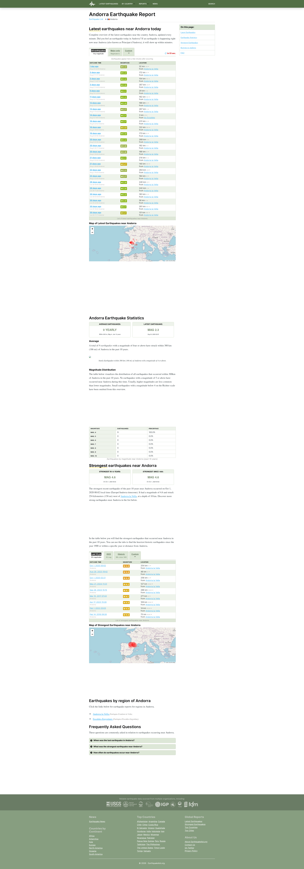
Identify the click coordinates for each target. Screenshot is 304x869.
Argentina (153, 821)
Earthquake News (97, 821)
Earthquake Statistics (189, 37)
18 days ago (95, 121)
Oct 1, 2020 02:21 (98, 578)
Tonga (140, 851)
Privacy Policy (191, 851)
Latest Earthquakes (108, 4)
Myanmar (155, 834)
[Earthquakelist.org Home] (93, 4)
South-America (95, 854)
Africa (91, 836)
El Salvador (142, 828)
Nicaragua (141, 838)
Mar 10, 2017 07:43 (98, 596)
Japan (139, 834)
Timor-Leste (159, 848)
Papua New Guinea (145, 841)
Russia (162, 841)
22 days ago (95, 170)
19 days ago (95, 133)
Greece (151, 828)
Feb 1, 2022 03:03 (98, 608)
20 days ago (95, 139)
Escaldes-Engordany (116, 719)
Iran (162, 831)
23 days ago (95, 176)
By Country (127, 4)
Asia (91, 842)
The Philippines (153, 844)
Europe (92, 845)
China (144, 824)
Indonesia (156, 831)
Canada (161, 821)
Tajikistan (141, 844)
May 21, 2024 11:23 (98, 584)
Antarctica (93, 839)
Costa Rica (153, 824)
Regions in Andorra (188, 47)
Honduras (141, 831)
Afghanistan (142, 821)
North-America (95, 848)
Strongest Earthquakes (189, 42)
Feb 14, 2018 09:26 (98, 614)
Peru (157, 841)
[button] (92, 229)
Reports (143, 4)
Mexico (146, 834)
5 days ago (95, 91)
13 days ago (95, 109)
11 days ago (95, 97)
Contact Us (190, 845)
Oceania (92, 851)
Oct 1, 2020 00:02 (98, 565)
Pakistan (151, 838)
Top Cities (189, 830)
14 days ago (95, 115)
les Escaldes (149, 117)
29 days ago (95, 182)
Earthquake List (96, 19)
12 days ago (95, 103)
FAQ (182, 52)
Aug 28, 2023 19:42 (99, 571)
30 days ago (95, 194)
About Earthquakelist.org (196, 841)
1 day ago (94, 66)
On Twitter (189, 848)
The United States (145, 848)
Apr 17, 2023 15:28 (98, 602)
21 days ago (95, 157)
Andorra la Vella (151, 69)
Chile (139, 824)
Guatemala (160, 828)
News (155, 4)
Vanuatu (147, 851)
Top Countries (191, 827)
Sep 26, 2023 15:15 (98, 590)
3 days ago (95, 72)
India (149, 831)
